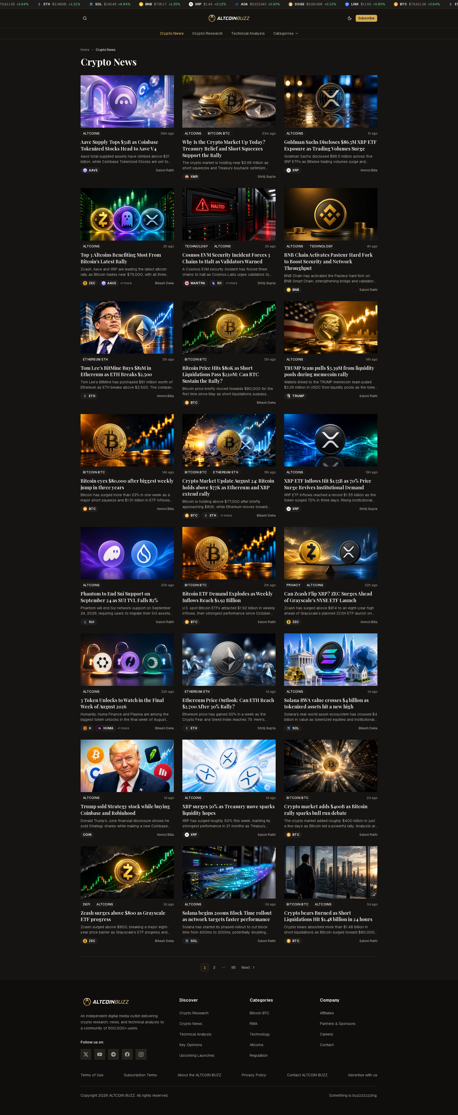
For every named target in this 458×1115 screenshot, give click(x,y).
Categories (283, 33)
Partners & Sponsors (337, 1023)
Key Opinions (190, 1044)
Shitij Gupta (267, 177)
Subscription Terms (140, 1075)
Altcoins (91, 133)
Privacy (293, 585)
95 (233, 967)
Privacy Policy (254, 1075)
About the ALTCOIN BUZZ (199, 1075)
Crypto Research (207, 33)
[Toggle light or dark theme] (349, 18)
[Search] (85, 18)
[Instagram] (141, 1054)
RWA (253, 1023)
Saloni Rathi (165, 170)
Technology (196, 246)
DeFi (86, 904)
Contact (327, 1044)
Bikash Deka (164, 283)
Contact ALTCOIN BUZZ (307, 1075)
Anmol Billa (368, 170)
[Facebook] (127, 1054)
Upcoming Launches (196, 1055)
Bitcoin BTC (219, 133)
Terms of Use (92, 1075)
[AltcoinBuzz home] (229, 18)
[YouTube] (99, 1054)
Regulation (259, 1055)
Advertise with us (362, 1075)
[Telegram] (113, 1054)
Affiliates (327, 1013)
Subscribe (366, 18)
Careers (326, 1034)
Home (85, 50)
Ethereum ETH (95, 359)
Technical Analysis (248, 33)
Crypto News (172, 33)
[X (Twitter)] (86, 1054)
